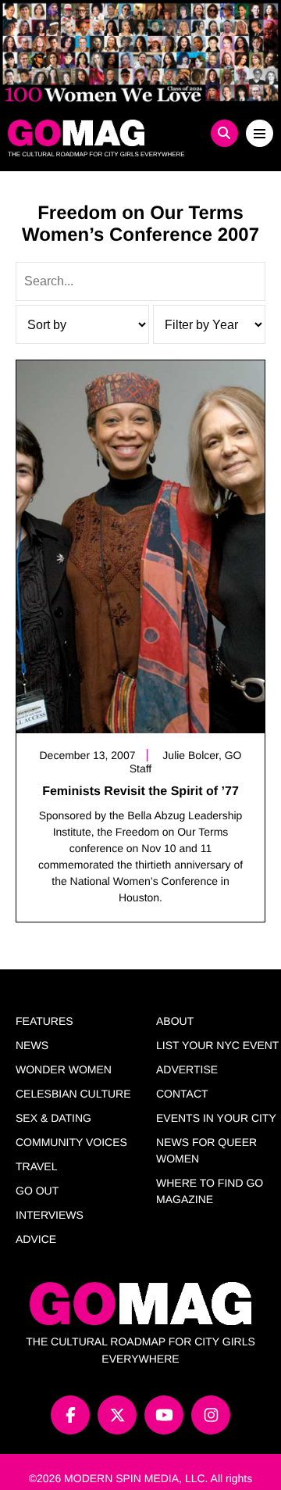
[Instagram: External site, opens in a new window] (210, 1414)
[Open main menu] (259, 133)
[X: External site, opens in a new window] (117, 1414)
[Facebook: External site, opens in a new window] (70, 1414)
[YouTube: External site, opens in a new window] (163, 1414)
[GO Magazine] (107, 133)
